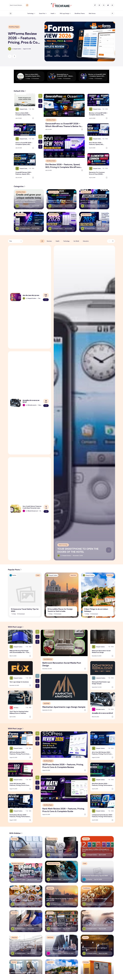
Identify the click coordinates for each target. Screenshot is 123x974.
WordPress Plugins (14, 27)
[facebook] (95, 5)
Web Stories (92, 13)
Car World (76, 241)
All (42, 241)
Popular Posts (14, 569)
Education (86, 241)
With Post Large (15, 627)
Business (49, 241)
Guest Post (42, 13)
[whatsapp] (112, 5)
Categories (19, 186)
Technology (30, 13)
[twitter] (108, 5)
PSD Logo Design (64, 13)
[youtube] (104, 5)
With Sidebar (15, 833)
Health (52, 13)
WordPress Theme (80, 13)
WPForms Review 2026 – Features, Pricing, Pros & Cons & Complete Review (25, 40)
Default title (19, 91)
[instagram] (99, 5)
